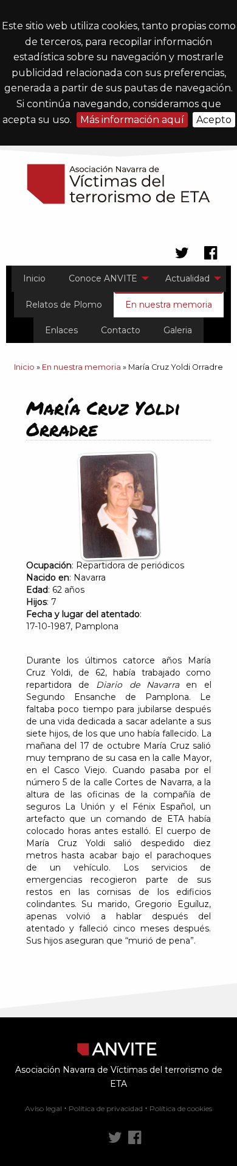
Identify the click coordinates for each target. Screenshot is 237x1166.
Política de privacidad (106, 1108)
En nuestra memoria (168, 304)
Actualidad (187, 278)
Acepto (214, 119)
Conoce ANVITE (103, 278)
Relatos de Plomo (64, 304)
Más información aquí (132, 119)
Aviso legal (43, 1108)
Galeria (177, 330)
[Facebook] (134, 1138)
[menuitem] (34, 278)
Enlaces (61, 330)
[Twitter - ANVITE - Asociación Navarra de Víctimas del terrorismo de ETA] (182, 253)
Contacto (120, 330)
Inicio (34, 278)
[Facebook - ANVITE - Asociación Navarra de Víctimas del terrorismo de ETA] (210, 253)
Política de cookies (180, 1108)
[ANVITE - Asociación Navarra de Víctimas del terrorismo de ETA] (118, 184)
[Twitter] (115, 1138)
